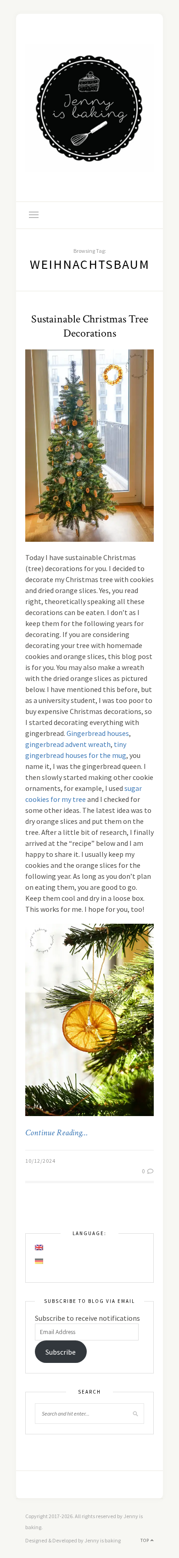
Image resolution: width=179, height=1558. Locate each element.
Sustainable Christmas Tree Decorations (89, 326)
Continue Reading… (56, 1133)
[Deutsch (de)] (39, 1261)
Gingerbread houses (98, 733)
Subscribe (60, 1351)
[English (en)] (39, 1247)
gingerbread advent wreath (68, 744)
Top (145, 1540)
